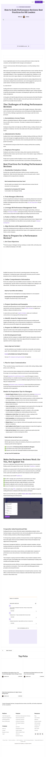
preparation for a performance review (16, 376)
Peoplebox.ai (33, 466)
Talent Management (6, 715)
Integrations (36, 726)
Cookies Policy (23, 741)
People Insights (19, 730)
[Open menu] (44, 2)
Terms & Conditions (12, 740)
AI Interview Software (20, 719)
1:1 (16, 724)
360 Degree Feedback (20, 723)
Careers (3, 730)
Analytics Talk (37, 724)
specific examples (29, 308)
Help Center (36, 728)
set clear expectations (33, 202)
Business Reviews (19, 735)
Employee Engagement (6, 717)
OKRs (14, 489)
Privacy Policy (5, 740)
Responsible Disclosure (39, 740)
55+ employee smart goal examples (17, 357)
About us (4, 728)
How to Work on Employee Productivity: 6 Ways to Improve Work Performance (21, 608)
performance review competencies (16, 384)
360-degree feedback (13, 211)
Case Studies (37, 717)
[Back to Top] (44, 755)
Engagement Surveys (20, 728)
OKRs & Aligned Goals (20, 732)
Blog (35, 715)
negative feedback (22, 313)
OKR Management (6, 719)
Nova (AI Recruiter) (6, 721)
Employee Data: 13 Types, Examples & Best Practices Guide (20, 614)
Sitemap (36, 730)
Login (3, 734)
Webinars (36, 719)
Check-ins (18, 734)
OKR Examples (37, 723)
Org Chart (18, 726)
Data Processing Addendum (29, 740)
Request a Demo (5, 732)
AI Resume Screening (20, 721)
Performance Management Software (23, 715)
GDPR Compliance (19, 740)
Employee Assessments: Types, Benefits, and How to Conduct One (21, 621)
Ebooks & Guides (37, 721)
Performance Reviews (20, 717)
